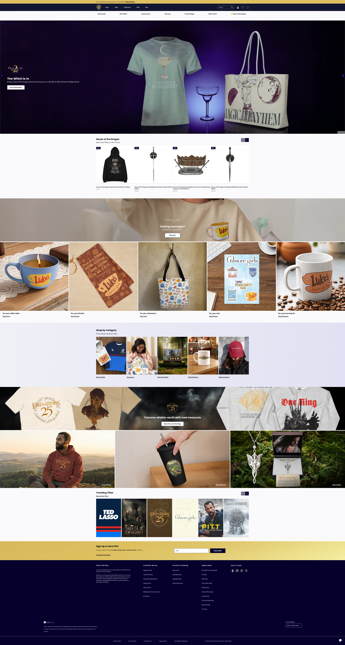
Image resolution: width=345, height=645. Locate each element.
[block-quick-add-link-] (115, 165)
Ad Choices (146, 596)
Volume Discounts (177, 583)
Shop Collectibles (162, 377)
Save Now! (218, 551)
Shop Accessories (224, 377)
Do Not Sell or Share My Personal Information (218, 641)
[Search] (225, 7)
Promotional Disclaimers (150, 579)
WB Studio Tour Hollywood (209, 570)
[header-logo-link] (99, 7)
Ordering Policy (176, 574)
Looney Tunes (205, 596)
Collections (127, 7)
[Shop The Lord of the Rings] (172, 408)
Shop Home (130, 377)
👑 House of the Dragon (238, 14)
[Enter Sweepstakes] (172, 77)
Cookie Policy (148, 641)
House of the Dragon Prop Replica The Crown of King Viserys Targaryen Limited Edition (191, 188)
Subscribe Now (130, 2)
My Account (175, 570)
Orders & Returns (148, 574)
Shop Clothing (100, 377)
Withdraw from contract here (151, 592)
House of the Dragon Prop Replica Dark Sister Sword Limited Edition (153, 188)
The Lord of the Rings (208, 600)
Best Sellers (123, 14)
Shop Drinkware (193, 377)
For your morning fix (286, 313)
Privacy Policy (132, 641)
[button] (247, 7)
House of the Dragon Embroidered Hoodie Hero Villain (113, 187)
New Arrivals (102, 14)
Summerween (146, 14)
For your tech (214, 313)
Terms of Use (117, 641)
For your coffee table (11, 313)
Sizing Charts (147, 583)
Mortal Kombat (206, 605)
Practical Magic (189, 14)
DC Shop (204, 574)
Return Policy (147, 587)
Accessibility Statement (181, 641)
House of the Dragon (207, 592)
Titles (116, 7)
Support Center (147, 570)
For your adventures (148, 313)
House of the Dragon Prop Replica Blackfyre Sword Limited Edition (229, 188)
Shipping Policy (176, 579)
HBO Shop (205, 579)
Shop (107, 7)
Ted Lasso (168, 14)
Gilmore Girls (213, 14)
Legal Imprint (163, 641)
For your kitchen (77, 313)
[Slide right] (247, 140)
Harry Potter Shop (207, 583)
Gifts (138, 7)
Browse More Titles (102, 496)
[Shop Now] (172, 220)
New (146, 7)
